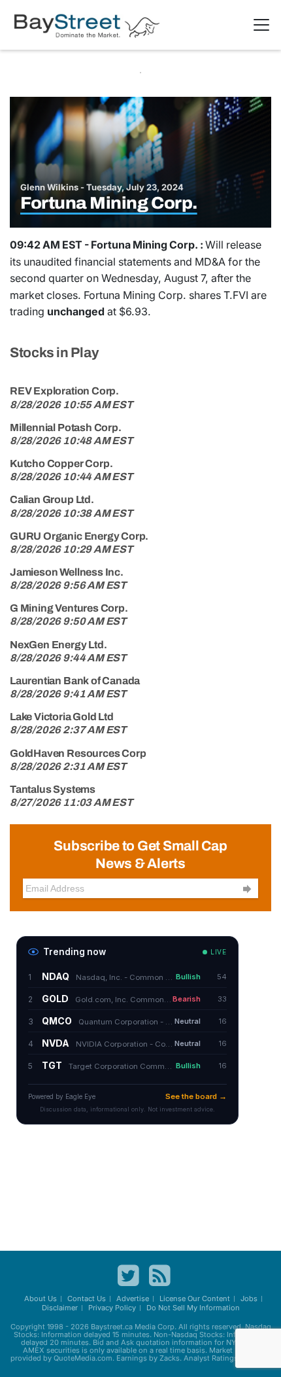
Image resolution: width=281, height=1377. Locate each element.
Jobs (248, 1298)
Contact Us (86, 1298)
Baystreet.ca (112, 1326)
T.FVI (235, 295)
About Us (40, 1298)
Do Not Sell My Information (193, 1307)
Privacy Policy (112, 1307)
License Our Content (194, 1298)
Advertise (132, 1298)
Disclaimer (60, 1307)
